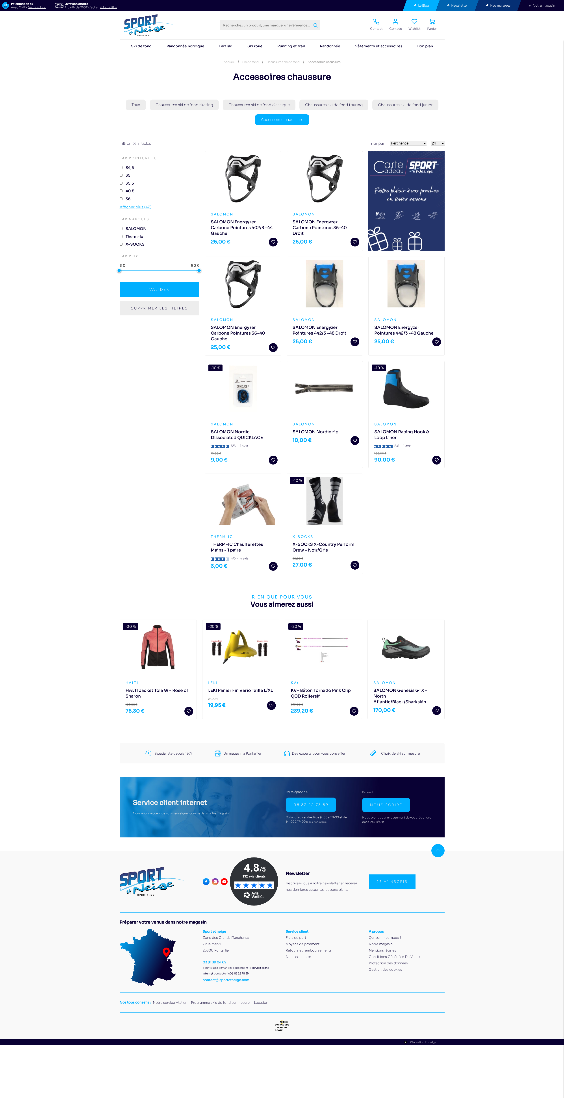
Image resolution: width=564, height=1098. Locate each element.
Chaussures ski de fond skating (184, 105)
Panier (432, 29)
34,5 (130, 167)
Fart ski (225, 46)
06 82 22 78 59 (310, 804)
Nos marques (500, 5)
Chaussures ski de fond (283, 62)
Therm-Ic (134, 236)
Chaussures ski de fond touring (334, 105)
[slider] (119, 270)
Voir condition (37, 7)
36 (128, 199)
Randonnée (330, 46)
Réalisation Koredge (423, 1042)
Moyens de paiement (302, 944)
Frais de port (296, 937)
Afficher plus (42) (135, 207)
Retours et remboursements (309, 950)
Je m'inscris (392, 882)
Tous (136, 105)
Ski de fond (141, 46)
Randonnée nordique (185, 46)
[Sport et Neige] (151, 25)
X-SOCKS (135, 244)
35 (128, 175)
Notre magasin (544, 5)
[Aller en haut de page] (438, 850)
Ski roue (254, 46)
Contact (376, 29)
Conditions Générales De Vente (394, 957)
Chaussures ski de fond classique (259, 105)
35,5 (130, 183)
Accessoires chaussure (282, 119)
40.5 (130, 191)
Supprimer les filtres (159, 308)
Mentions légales (382, 950)
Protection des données (388, 963)
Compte (395, 29)
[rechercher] (316, 25)
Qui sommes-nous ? (385, 937)
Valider (159, 289)
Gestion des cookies (385, 969)
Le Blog (423, 5)
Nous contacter (298, 957)
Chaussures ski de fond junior (405, 105)
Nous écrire (386, 805)
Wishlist (414, 29)
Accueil (229, 62)
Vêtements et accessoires (378, 46)
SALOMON (136, 228)
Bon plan (425, 46)
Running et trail (291, 46)
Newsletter (459, 5)
